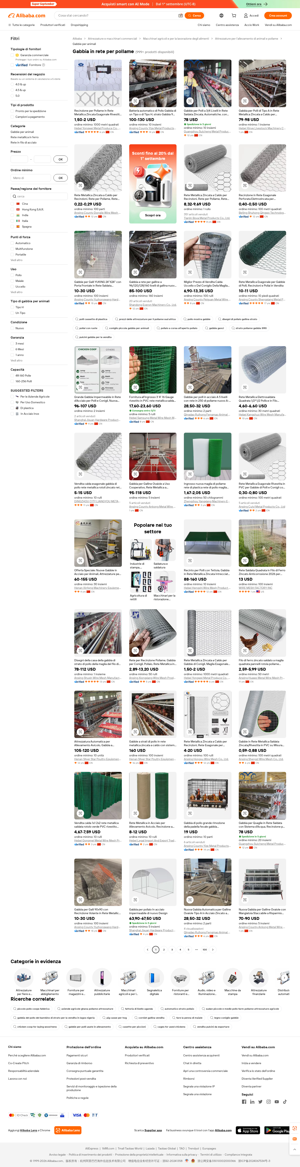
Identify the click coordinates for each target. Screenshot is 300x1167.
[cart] (235, 16)
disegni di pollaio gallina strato (239, 319)
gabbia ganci (216, 328)
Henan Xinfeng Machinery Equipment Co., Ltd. (98, 587)
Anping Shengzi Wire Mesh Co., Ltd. (261, 759)
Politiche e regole (78, 1097)
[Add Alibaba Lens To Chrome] (67, 1130)
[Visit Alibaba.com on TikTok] (284, 1101)
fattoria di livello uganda (139, 1008)
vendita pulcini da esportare (213, 1026)
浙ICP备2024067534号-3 (254, 1161)
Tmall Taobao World (130, 1148)
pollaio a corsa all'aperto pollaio (179, 328)
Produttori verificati (137, 1055)
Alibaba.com (223, 1130)
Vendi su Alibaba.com (255, 1055)
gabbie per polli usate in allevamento (90, 1026)
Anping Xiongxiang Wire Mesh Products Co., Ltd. (153, 677)
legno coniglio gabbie (226, 1017)
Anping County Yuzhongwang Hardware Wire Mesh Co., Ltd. (98, 299)
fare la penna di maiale (189, 1017)
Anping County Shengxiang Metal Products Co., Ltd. (262, 299)
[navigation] (39, 494)
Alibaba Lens (28, 1130)
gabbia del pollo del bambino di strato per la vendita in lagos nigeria (56, 1017)
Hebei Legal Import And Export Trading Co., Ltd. (153, 840)
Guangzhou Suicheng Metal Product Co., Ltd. (207, 131)
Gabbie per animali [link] (84, 44)
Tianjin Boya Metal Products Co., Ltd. (207, 218)
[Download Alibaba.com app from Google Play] (278, 1130)
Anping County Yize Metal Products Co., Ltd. (153, 128)
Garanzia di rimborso (79, 1063)
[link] (294, 1128)
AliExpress (91, 1148)
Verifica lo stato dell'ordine (258, 1071)
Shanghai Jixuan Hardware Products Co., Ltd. (98, 419)
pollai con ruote (88, 328)
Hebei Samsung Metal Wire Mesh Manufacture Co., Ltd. (153, 417)
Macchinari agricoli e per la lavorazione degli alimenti (176, 38)
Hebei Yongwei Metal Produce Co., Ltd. (98, 128)
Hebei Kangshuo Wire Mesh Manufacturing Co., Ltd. (262, 414)
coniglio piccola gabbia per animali (129, 328)
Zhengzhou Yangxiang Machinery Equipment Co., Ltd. (207, 501)
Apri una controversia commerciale (205, 1071)
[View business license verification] (187, 1161)
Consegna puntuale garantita (85, 1071)
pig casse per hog (117, 1017)
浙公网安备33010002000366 (217, 1161)
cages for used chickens (171, 1026)
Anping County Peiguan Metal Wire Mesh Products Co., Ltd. (207, 299)
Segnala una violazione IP (199, 1086)
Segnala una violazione (197, 1094)
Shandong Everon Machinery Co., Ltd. (153, 304)
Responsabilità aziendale (23, 1071)
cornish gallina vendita (151, 1017)
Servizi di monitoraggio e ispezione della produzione (92, 1088)
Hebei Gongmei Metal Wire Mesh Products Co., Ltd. (98, 840)
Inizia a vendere (251, 1063)
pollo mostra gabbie (199, 319)
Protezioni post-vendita (81, 1078)
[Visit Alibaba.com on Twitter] (260, 1101)
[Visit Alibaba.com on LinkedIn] (252, 1101)
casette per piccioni (134, 1026)
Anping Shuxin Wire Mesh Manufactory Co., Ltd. (98, 677)
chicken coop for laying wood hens (37, 1026)
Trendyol (193, 1148)
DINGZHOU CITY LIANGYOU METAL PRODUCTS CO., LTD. (98, 501)
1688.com (108, 1148)
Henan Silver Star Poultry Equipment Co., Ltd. (98, 759)
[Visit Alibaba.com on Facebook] (244, 1101)
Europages (209, 1148)
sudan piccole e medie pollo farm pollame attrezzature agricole (242, 1008)
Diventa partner (251, 1086)
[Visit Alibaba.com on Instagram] (268, 1101)
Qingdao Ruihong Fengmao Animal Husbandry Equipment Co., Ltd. (207, 414)
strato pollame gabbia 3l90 (251, 328)
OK (61, 159)
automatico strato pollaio (179, 1008)
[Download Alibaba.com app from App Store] (248, 1130)
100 (205, 949)
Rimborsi (188, 1078)
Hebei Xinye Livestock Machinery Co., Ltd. (262, 128)
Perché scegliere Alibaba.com (27, 1055)
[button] (180, 15)
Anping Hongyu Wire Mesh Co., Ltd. (206, 759)
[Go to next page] (213, 949)
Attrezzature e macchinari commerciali (112, 38)
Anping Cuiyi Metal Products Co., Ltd (262, 506)
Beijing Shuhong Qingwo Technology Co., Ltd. (262, 212)
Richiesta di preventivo (139, 1063)
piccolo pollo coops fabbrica (33, 1008)
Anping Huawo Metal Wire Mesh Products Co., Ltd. (262, 677)
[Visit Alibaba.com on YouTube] (276, 1101)
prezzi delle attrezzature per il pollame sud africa (147, 319)
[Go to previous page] (147, 949)
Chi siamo (14, 1046)
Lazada (150, 1148)
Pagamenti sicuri (77, 1055)
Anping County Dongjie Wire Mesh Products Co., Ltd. (98, 212)
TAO (181, 1148)
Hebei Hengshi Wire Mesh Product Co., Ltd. (207, 587)
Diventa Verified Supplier (257, 1078)
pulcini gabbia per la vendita (95, 337)
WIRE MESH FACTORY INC (255, 587)
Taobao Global (167, 1148)
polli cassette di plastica (93, 319)
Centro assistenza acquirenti (201, 1055)
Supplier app (153, 1130)
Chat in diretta (192, 1063)
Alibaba (77, 38)
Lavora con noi (17, 1078)
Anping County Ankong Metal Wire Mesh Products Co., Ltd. (153, 506)
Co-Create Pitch (18, 1063)
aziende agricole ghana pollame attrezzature (87, 1008)
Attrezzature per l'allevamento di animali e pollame (246, 38)
